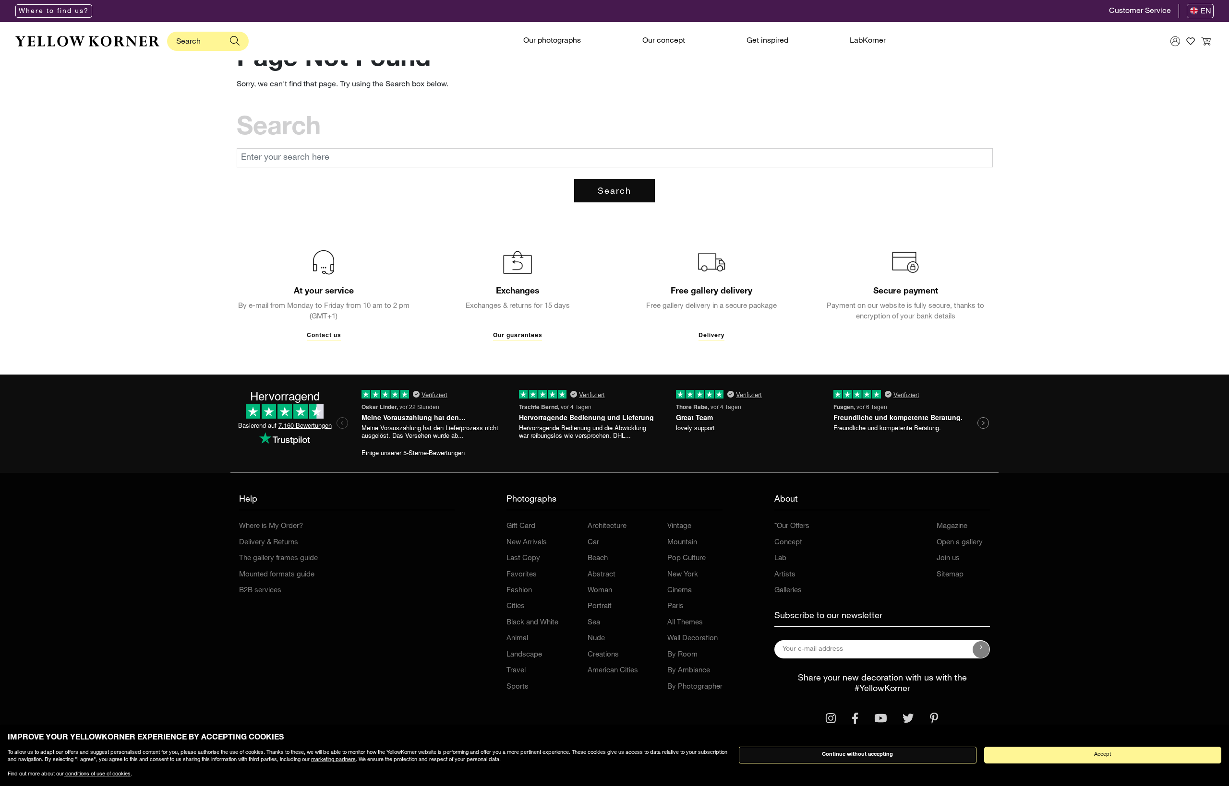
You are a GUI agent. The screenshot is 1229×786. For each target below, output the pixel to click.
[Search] (235, 41)
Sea (594, 622)
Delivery (711, 336)
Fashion (519, 590)
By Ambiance (688, 670)
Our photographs (552, 41)
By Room (682, 654)
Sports (517, 687)
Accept (1102, 754)
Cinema (679, 590)
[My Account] (1175, 41)
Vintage (679, 526)
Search (614, 192)
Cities (515, 606)
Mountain (682, 542)
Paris (675, 606)
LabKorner (868, 41)
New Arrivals (526, 542)
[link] (87, 41)
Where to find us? (54, 11)
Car (593, 542)
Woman (600, 590)
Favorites (521, 574)
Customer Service (1140, 11)
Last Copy (523, 558)
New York (682, 574)
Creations (603, 654)
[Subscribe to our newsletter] (981, 649)
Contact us (324, 336)
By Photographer (695, 687)
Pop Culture (686, 558)
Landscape (524, 654)
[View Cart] (1206, 41)
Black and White (532, 622)
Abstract (601, 574)
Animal (517, 638)
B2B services (260, 590)
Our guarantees (517, 336)
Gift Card (520, 526)
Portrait (600, 606)
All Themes (685, 622)
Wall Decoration (692, 638)
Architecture (607, 526)
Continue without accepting (857, 754)
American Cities (613, 670)
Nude (596, 638)
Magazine (952, 526)
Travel (516, 670)
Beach (598, 558)
